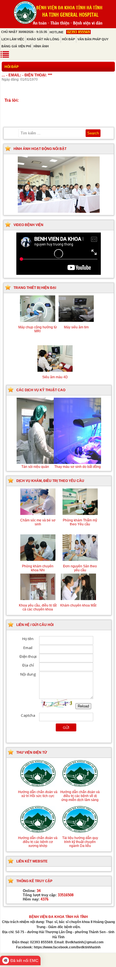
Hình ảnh (41, 46)
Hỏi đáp (68, 39)
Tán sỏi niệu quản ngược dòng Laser (58, 467)
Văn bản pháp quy (92, 39)
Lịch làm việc (12, 39)
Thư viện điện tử (31, 752)
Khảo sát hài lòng (43, 39)
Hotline (70, 32)
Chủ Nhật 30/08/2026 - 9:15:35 (24, 32)
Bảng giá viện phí (16, 46)
